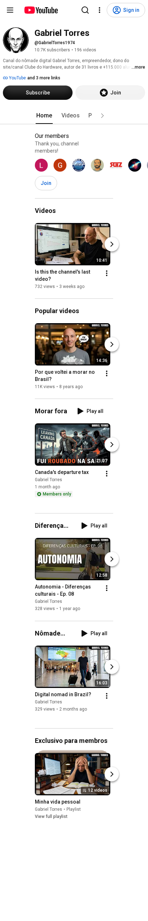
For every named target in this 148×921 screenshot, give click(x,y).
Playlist (73, 809)
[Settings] (99, 10)
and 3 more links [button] (43, 77)
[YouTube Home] (41, 10)
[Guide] (10, 10)
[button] (102, 115)
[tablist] (74, 115)
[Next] (112, 244)
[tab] (44, 115)
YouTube (17, 77)
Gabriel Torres (48, 479)
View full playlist (51, 816)
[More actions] (107, 273)
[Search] (85, 10)
